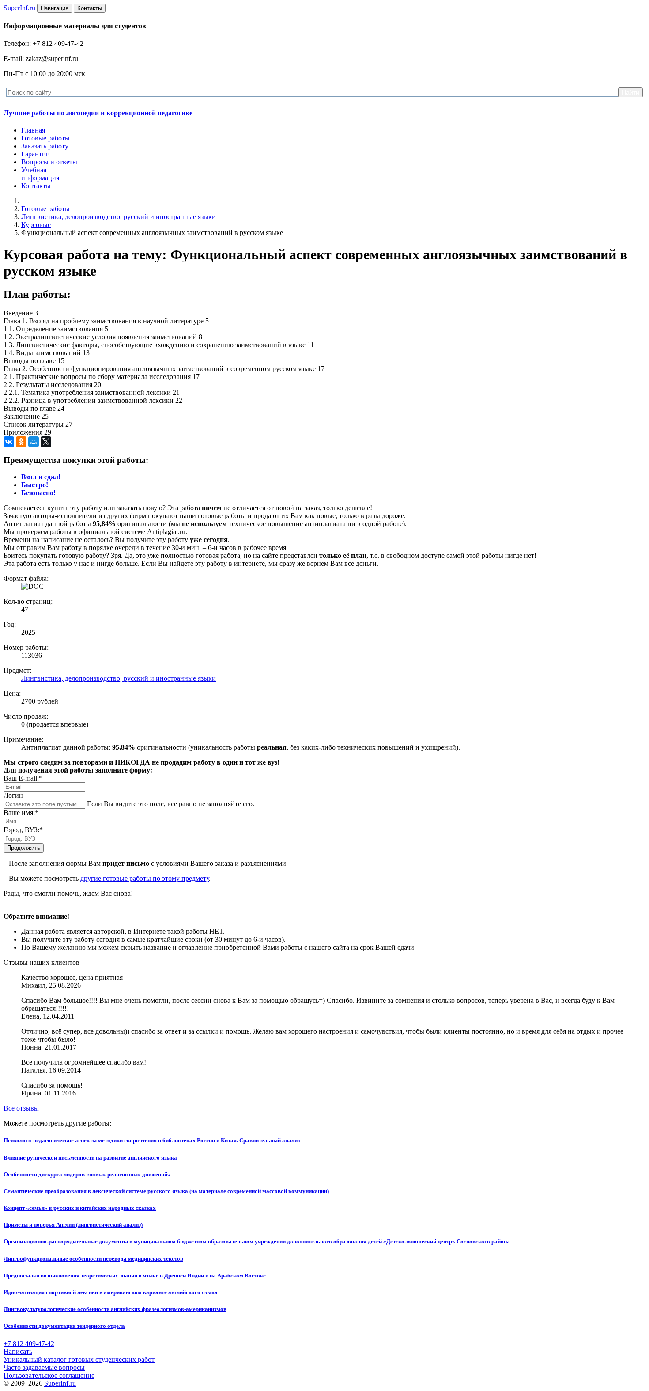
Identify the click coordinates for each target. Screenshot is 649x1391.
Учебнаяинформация (40, 174)
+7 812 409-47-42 (29, 1343)
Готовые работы (45, 138)
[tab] (40, 477)
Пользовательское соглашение (49, 1375)
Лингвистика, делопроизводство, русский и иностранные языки (118, 216)
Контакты (36, 186)
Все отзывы (21, 1108)
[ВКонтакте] (9, 441)
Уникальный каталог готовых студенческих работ (79, 1359)
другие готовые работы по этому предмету (144, 878)
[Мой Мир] (33, 441)
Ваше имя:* (21, 812)
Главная (33, 130)
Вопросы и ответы (49, 162)
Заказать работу (44, 146)
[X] (46, 441)
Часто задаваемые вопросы (44, 1367)
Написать (18, 1351)
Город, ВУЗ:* (23, 830)
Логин (13, 795)
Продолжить (23, 848)
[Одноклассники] (21, 441)
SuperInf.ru (60, 1383)
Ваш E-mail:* (23, 778)
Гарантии (35, 154)
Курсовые (36, 224)
